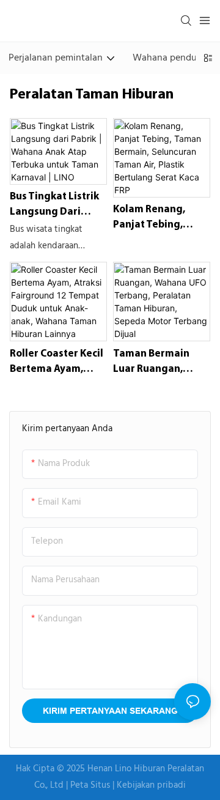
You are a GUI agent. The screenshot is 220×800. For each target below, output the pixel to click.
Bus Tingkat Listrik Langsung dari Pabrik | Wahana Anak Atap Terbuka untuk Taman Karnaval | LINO (55, 205)
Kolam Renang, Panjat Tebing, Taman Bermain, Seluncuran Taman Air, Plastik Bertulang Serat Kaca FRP (157, 218)
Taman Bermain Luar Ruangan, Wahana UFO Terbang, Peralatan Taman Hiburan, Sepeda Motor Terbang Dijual (160, 363)
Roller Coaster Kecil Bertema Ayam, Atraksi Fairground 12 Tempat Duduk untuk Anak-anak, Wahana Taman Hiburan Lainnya (56, 363)
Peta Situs (91, 785)
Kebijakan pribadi (151, 785)
